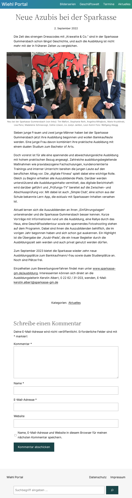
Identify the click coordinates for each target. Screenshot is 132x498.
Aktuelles (74, 302)
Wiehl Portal (15, 4)
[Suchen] (112, 490)
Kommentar (23, 344)
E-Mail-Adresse (25, 399)
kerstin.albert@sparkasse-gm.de (36, 282)
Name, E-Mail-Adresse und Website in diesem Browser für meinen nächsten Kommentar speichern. (62, 435)
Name (19, 383)
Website (19, 416)
